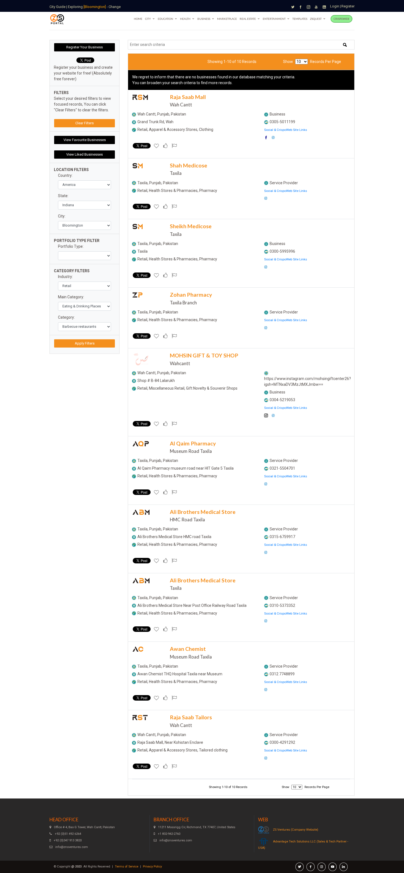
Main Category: (71, 297)
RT (140, 718)
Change (115, 7)
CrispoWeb (341, 18)
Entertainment (274, 18)
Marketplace (227, 18)
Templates (299, 18)
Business (203, 18)
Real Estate (248, 18)
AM (141, 512)
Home (138, 18)
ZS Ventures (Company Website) (295, 829)
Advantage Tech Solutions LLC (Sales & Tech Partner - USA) (303, 845)
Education (165, 18)
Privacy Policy (152, 866)
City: (61, 216)
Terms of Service (126, 866)
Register (348, 6)
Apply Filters (85, 343)
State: (63, 196)
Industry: (65, 276)
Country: (65, 175)
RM (140, 97)
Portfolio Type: (71, 246)
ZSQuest (316, 18)
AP (141, 444)
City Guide (57, 7)
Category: (66, 317)
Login (334, 6)
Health (185, 18)
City (148, 18)
